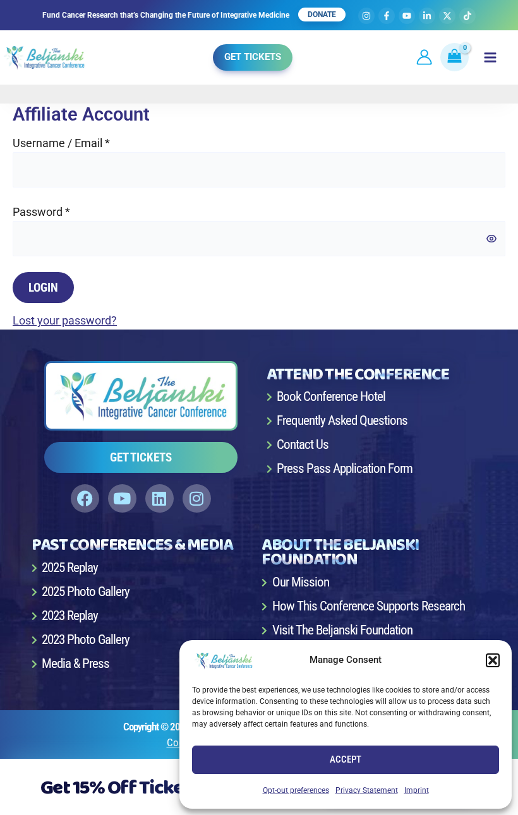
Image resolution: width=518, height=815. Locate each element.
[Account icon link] (424, 57)
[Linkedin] (427, 16)
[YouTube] (407, 16)
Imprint (416, 790)
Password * (41, 211)
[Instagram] (366, 16)
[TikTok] (467, 16)
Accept (345, 759)
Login (43, 287)
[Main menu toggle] (490, 57)
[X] (447, 16)
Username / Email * (61, 143)
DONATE (322, 14)
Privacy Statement (366, 790)
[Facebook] (386, 16)
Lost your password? (65, 320)
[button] (492, 660)
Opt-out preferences (296, 790)
